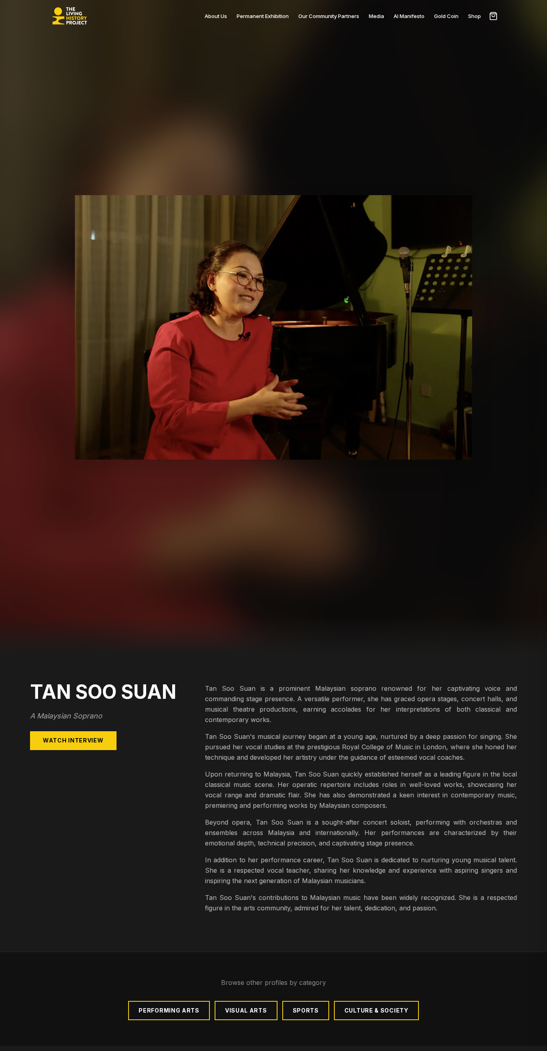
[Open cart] (493, 16)
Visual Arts (246, 1010)
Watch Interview (73, 740)
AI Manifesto (409, 16)
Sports (306, 1010)
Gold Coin (446, 16)
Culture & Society (376, 1010)
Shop (474, 16)
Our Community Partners (328, 16)
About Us (216, 16)
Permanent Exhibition (263, 16)
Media (376, 16)
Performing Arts (169, 1010)
